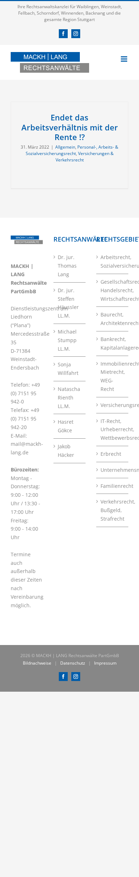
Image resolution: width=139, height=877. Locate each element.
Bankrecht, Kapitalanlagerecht (113, 343)
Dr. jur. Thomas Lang (67, 266)
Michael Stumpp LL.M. (67, 340)
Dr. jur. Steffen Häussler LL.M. (68, 303)
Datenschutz (72, 663)
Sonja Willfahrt (68, 368)
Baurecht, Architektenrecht (113, 318)
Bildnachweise (37, 663)
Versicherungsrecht (113, 405)
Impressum (105, 663)
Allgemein (65, 147)
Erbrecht (111, 453)
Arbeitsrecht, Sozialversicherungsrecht (113, 261)
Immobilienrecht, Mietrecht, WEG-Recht (113, 376)
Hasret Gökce (65, 426)
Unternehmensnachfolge (113, 469)
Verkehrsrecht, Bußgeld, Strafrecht (113, 510)
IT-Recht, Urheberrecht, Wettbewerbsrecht (113, 430)
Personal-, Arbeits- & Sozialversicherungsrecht (72, 150)
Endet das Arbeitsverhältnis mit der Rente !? (69, 127)
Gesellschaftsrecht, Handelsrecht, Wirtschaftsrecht (113, 290)
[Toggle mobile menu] (124, 59)
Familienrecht (113, 486)
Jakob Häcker (66, 450)
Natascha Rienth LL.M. (69, 397)
